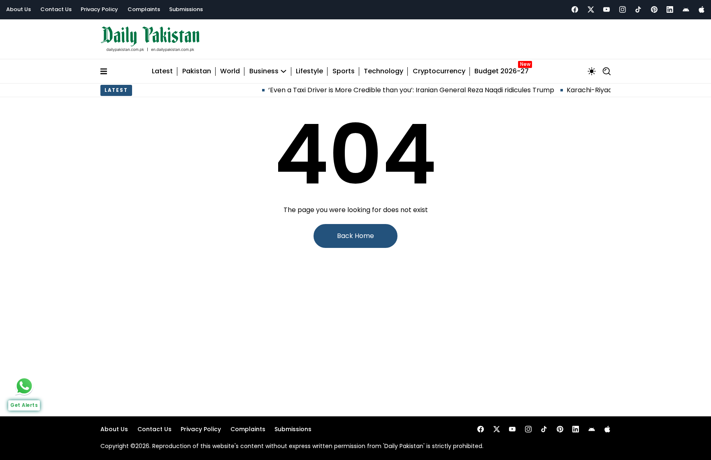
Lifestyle (309, 71)
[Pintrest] (654, 9)
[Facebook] (575, 9)
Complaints (144, 9)
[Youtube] (606, 9)
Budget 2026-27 (501, 71)
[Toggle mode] (592, 71)
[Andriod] (686, 9)
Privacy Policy (99, 9)
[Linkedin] (670, 9)
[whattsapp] (24, 386)
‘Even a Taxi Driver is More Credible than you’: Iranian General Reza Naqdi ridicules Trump (401, 90)
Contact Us (56, 9)
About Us (18, 9)
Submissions (186, 9)
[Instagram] (622, 9)
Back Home (355, 236)
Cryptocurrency (439, 71)
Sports (343, 71)
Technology (383, 71)
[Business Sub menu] (283, 71)
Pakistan (196, 71)
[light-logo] (152, 39)
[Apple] (701, 9)
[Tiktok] (638, 9)
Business (264, 71)
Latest (162, 71)
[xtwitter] (591, 9)
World (230, 71)
